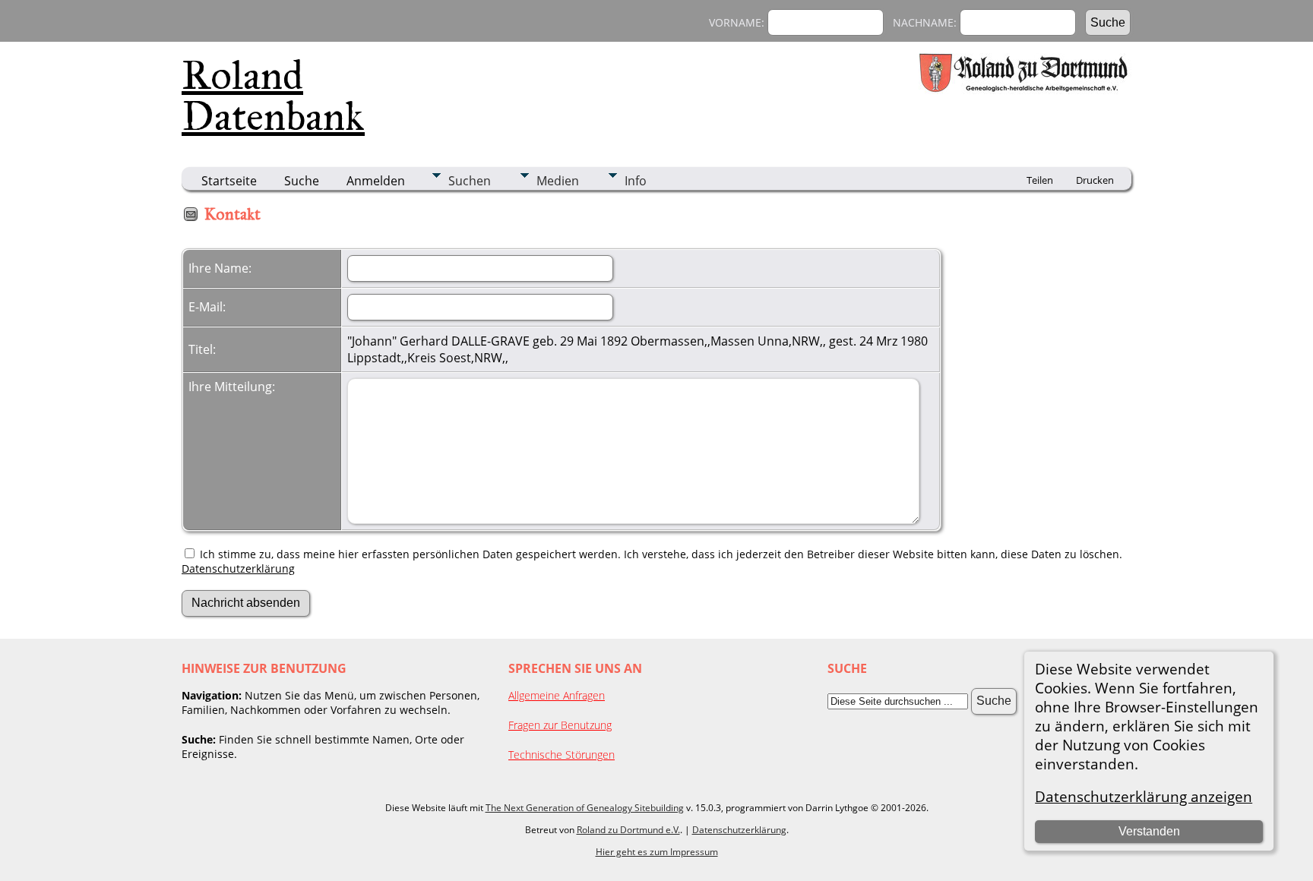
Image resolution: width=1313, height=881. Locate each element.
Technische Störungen (561, 754)
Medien (557, 180)
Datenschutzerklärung (238, 568)
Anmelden (375, 180)
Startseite (229, 180)
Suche (301, 180)
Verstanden (1149, 831)
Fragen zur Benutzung (560, 725)
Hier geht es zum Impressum (657, 851)
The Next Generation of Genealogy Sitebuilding (585, 807)
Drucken (1095, 180)
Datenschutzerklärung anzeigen (1143, 796)
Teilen (1040, 180)
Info (636, 180)
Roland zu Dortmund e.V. (628, 829)
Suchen (469, 180)
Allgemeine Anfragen (556, 695)
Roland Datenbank (273, 95)
